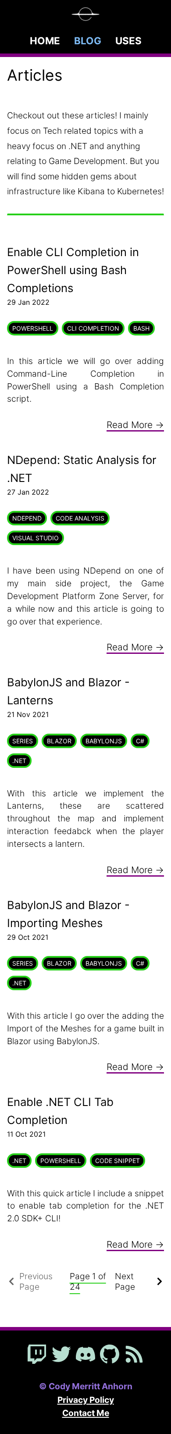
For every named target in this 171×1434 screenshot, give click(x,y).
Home (45, 40)
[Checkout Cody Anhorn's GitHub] (109, 1355)
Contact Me (85, 1413)
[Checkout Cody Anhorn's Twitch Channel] (36, 1355)
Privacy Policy (85, 1400)
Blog (87, 40)
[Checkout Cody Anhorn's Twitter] (61, 1355)
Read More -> (135, 424)
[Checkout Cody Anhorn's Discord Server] (85, 1355)
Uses (128, 40)
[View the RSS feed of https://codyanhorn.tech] (134, 1355)
